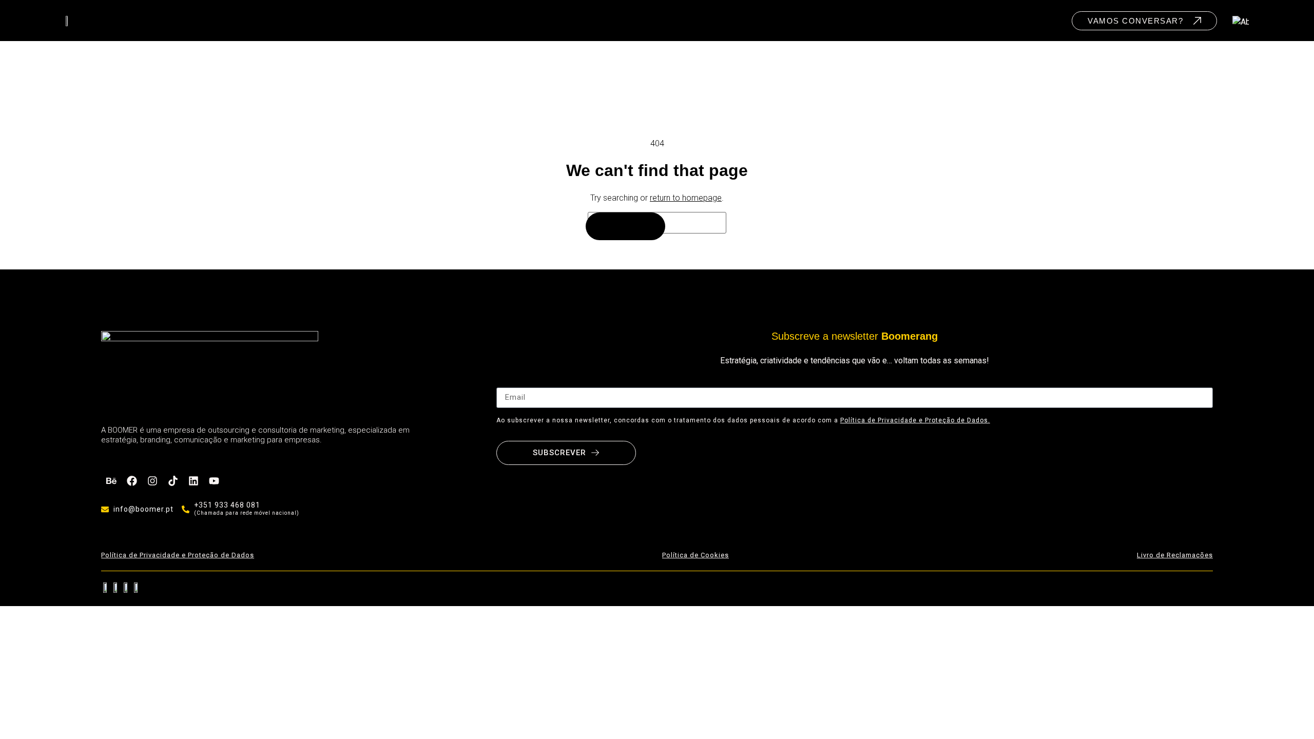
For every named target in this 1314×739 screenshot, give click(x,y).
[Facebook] (132, 481)
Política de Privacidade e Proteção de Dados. (915, 420)
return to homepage (686, 198)
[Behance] (111, 481)
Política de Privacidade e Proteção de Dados (177, 555)
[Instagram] (152, 481)
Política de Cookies (695, 555)
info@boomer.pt (143, 509)
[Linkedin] (193, 481)
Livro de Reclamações (1175, 555)
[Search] (625, 226)
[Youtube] (214, 481)
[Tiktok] (173, 481)
